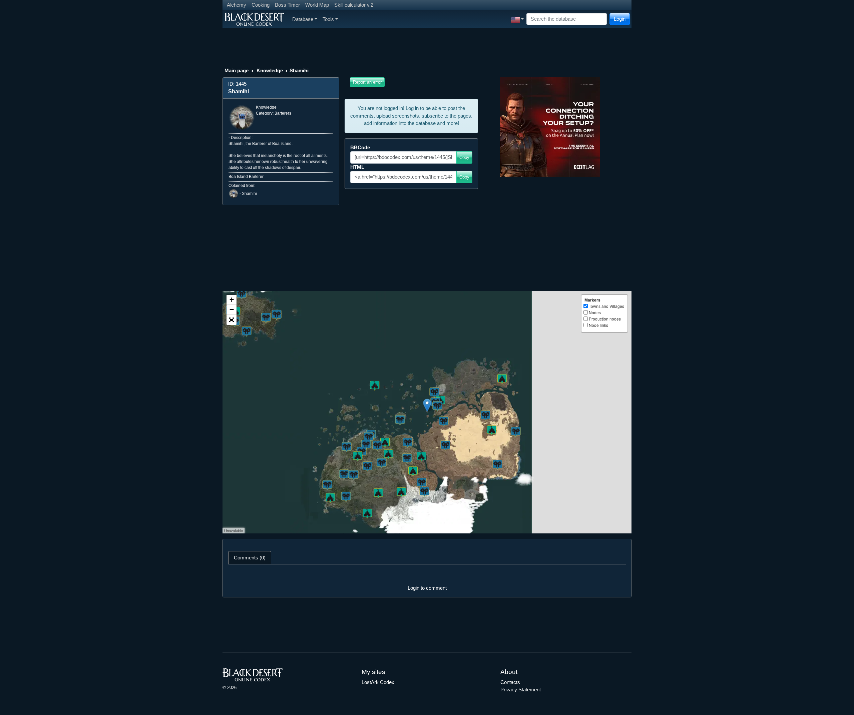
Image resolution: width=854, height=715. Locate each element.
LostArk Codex (378, 682)
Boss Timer (287, 5)
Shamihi (249, 193)
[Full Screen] (232, 320)
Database (302, 19)
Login (619, 19)
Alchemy (236, 5)
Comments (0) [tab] (250, 557)
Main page (237, 70)
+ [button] (232, 300)
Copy (464, 157)
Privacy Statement (520, 689)
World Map (317, 5)
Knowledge (270, 70)
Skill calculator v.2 (353, 5)
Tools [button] (328, 19)
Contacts (510, 682)
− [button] (232, 310)
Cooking (261, 5)
